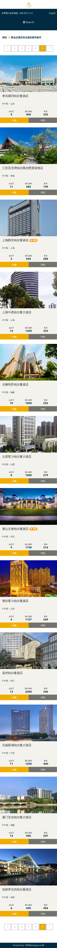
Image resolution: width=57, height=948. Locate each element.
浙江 (13, 681)
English (52, 13)
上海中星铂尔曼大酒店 (16, 312)
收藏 (14, 121)
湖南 (13, 897)
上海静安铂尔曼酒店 (19, 240)
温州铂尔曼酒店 (12, 673)
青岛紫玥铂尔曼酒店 (15, 96)
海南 (13, 176)
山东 (13, 104)
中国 (6, 104)
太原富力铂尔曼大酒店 (16, 456)
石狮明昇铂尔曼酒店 (15, 384)
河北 (13, 537)
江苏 (13, 753)
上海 (13, 248)
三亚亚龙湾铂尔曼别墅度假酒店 (22, 168)
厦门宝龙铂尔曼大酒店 (16, 817)
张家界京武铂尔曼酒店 (16, 889)
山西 (13, 464)
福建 (13, 392)
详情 (43, 121)
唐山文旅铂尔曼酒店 (19, 529)
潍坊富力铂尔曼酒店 (15, 601)
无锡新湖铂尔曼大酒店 (16, 745)
